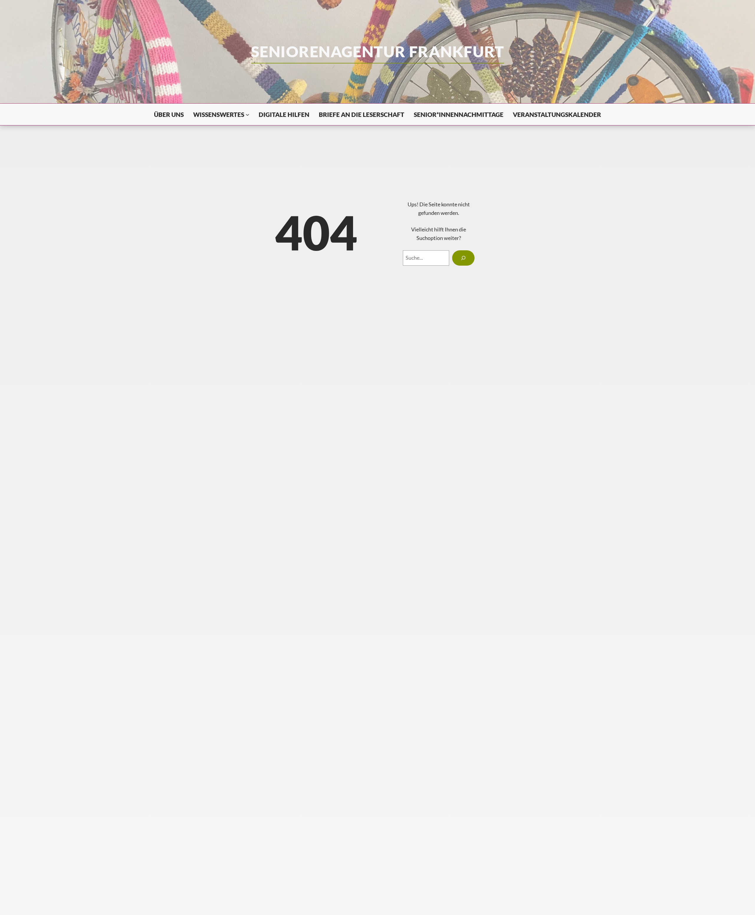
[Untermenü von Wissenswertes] (247, 114)
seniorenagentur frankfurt (377, 51)
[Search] (463, 258)
